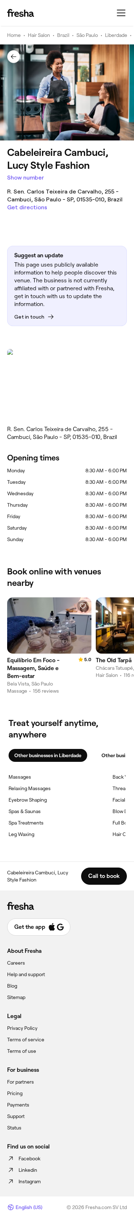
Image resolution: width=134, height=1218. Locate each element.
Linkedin (28, 1170)
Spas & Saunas (25, 811)
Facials (120, 800)
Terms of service (25, 1039)
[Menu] (121, 13)
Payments (18, 1105)
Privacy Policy (22, 1028)
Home (14, 35)
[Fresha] (20, 13)
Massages (20, 777)
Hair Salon (39, 35)
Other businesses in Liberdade (47, 755)
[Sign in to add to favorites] (83, 606)
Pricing (15, 1093)
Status (14, 1128)
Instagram (30, 1181)
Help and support (26, 974)
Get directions (27, 207)
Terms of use (21, 1051)
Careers (16, 963)
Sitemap (16, 997)
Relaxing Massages (30, 788)
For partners (20, 1082)
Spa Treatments (26, 823)
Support (16, 1116)
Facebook (29, 1158)
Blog (12, 986)
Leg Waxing (21, 834)
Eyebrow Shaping (28, 800)
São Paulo (87, 35)
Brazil (63, 35)
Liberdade (116, 35)
